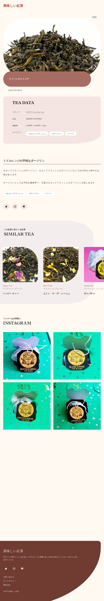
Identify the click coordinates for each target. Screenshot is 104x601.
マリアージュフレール (35, 112)
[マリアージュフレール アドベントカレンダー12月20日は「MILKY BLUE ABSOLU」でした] (27, 356)
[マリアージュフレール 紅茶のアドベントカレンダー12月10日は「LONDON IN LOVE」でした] (77, 406)
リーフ (71, 133)
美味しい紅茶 (13, 5)
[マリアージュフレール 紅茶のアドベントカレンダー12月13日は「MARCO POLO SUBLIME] (27, 406)
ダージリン (57, 133)
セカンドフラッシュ (37, 133)
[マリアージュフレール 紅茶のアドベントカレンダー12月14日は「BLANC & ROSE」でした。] (77, 356)
